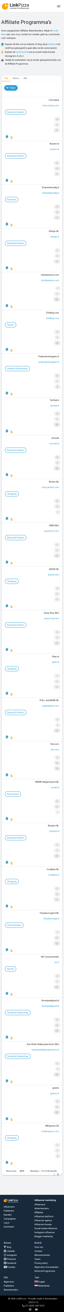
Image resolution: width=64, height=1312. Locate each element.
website (52, 44)
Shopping (11, 494)
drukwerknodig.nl (50, 193)
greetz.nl (54, 1093)
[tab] (6, 78)
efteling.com (52, 318)
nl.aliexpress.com (50, 1131)
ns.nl (56, 962)
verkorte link (22, 52)
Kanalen (8, 1215)
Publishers (9, 1211)
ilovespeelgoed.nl (50, 1006)
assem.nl (54, 149)
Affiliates (38, 1212)
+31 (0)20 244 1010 (34, 1305)
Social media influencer (45, 1228)
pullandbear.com (50, 705)
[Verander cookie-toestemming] (30, 1309)
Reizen (10, 325)
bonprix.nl (54, 831)
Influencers (9, 1207)
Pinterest (11, 1259)
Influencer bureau (43, 1224)
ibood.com (53, 574)
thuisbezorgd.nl (51, 918)
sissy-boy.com (51, 618)
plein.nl (55, 662)
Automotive (13, 794)
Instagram (12, 1255)
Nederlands (44, 1286)
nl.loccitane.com (50, 105)
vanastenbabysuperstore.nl (45, 1049)
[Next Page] (57, 1174)
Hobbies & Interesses (17, 368)
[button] (11, 88)
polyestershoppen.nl (49, 362)
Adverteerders (41, 1208)
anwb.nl (55, 787)
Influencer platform (43, 1216)
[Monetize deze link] (12, 137)
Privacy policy (41, 1263)
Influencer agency (43, 1220)
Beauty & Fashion (15, 112)
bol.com (55, 749)
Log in (6, 1223)
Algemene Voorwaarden (46, 1267)
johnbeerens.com (50, 280)
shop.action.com (50, 487)
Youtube (11, 1267)
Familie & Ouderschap (17, 1012)
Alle (25, 78)
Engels (41, 1282)
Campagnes (10, 1219)
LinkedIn (11, 1251)
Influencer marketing (45, 1200)
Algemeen (9, 1282)
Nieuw (16, 78)
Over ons (38, 1247)
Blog (9, 1247)
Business (11, 199)
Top (6, 78)
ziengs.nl (54, 236)
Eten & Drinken (14, 925)
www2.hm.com (51, 531)
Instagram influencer (44, 1232)
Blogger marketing (43, 1236)
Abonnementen (42, 1255)
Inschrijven (9, 1226)
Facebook (11, 1263)
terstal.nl (54, 405)
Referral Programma (44, 1271)
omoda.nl (54, 443)
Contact (38, 1251)
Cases (37, 1259)
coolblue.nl (53, 874)
